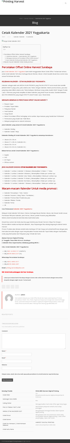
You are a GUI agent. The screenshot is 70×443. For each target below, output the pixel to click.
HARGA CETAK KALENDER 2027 (12, 411)
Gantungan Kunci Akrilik (10, 399)
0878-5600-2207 (13, 264)
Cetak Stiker (6, 395)
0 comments (29, 37)
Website (4, 365)
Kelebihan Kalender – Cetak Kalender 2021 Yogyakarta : (22, 56)
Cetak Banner (7, 419)
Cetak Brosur (7, 415)
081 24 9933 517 (13, 251)
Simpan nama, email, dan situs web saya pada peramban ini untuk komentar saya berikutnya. (30, 374)
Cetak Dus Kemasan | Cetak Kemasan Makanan (14, 424)
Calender (26, 18)
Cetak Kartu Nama (8, 429)
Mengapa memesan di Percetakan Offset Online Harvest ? (23, 58)
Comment (5, 331)
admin (23, 295)
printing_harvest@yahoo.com (15, 268)
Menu (60, 3)
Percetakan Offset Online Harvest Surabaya (17, 54)
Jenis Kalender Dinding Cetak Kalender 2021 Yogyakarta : (22, 60)
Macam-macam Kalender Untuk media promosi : (18, 62)
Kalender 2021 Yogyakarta (22, 209)
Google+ (12, 287)
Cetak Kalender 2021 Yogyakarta (15, 71)
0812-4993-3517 (13, 261)
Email (4, 358)
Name (4, 351)
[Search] (65, 3)
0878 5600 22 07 (13, 253)
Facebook (3, 287)
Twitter (8, 287)
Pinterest (17, 287)
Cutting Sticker (7, 403)
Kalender (31, 18)
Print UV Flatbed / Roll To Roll (11, 407)
